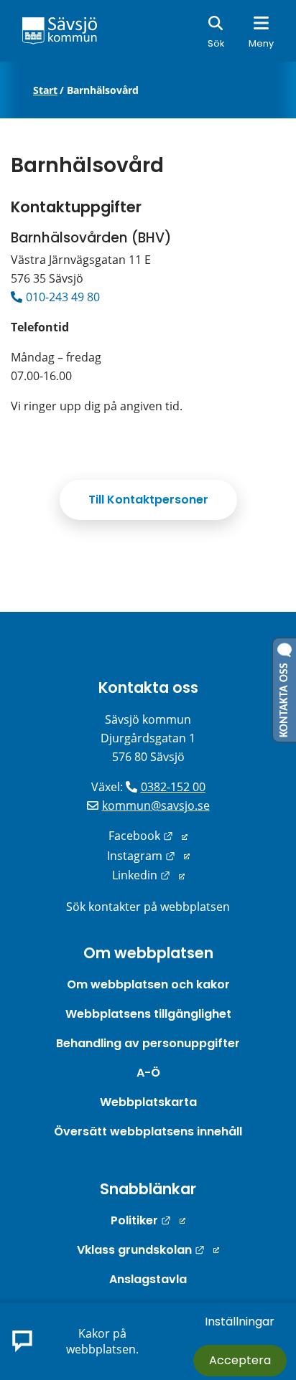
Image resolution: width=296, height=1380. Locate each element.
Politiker (148, 1220)
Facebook (148, 835)
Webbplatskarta (148, 1102)
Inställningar (239, 1321)
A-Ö (148, 1072)
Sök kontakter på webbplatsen (148, 907)
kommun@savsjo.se (156, 805)
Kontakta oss (148, 687)
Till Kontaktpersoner (148, 499)
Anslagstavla (148, 1279)
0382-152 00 (173, 787)
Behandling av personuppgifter (148, 1043)
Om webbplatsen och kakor (148, 984)
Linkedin (148, 875)
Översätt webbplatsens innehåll (148, 1131)
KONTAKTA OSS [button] (284, 697)
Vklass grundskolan (148, 1250)
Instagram (148, 856)
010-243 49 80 (63, 297)
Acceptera (240, 1360)
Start (45, 90)
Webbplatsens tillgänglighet (148, 1014)
